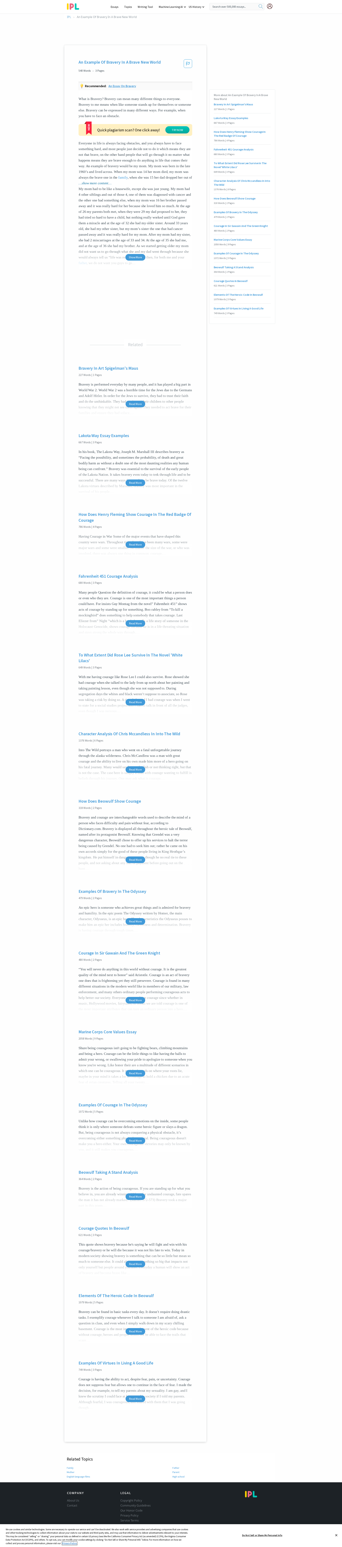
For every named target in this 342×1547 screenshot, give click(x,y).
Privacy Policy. (69, 1543)
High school (178, 1476)
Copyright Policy (131, 1500)
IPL (69, 17)
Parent (175, 1472)
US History (195, 7)
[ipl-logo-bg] (74, 5)
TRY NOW (177, 130)
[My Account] (271, 6)
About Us (73, 1500)
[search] (260, 6)
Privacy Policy (129, 1515)
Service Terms (129, 1520)
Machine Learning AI (171, 7)
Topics (128, 7)
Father (175, 1467)
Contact (72, 1505)
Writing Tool (145, 7)
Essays (114, 7)
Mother (70, 1472)
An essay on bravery (122, 86)
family (123, 177)
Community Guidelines (135, 1505)
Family (70, 1467)
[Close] (336, 1535)
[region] (171, 1535)
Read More (135, 404)
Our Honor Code (131, 1510)
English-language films (78, 1476)
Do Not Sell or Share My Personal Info (262, 1535)
